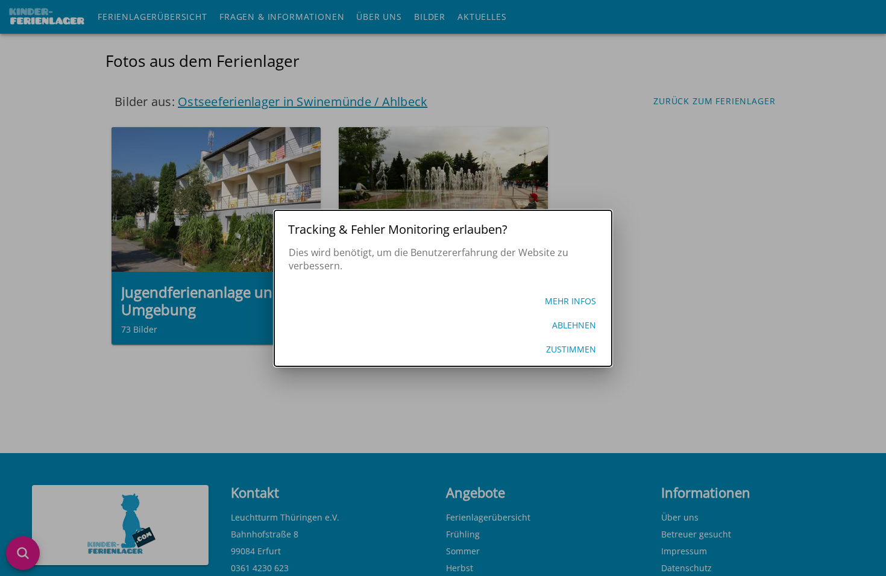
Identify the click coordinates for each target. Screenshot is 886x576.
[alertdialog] (443, 288)
